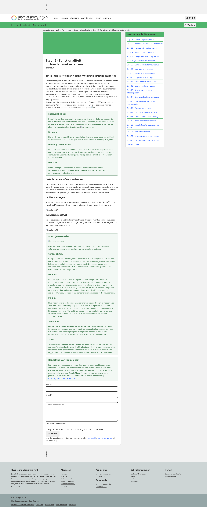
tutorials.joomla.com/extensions (61, 378)
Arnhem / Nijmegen (138, 474)
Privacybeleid (91, 438)
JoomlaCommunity (68, 484)
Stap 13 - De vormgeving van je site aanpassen (139, 91)
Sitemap (72, 504)
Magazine (74, 18)
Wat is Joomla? (66, 479)
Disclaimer (49, 504)
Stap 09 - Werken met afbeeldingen (141, 73)
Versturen (52, 434)
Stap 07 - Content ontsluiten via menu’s (143, 65)
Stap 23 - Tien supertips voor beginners (143, 140)
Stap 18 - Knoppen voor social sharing (142, 116)
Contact (64, 486)
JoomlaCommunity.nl (51, 30)
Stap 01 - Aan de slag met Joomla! (140, 39)
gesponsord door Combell (29, 501)
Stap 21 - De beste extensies (138, 131)
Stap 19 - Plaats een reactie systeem (141, 120)
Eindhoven (135, 479)
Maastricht (135, 481)
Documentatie (40, 25)
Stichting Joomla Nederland (22, 504)
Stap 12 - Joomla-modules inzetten (141, 86)
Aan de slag (87, 18)
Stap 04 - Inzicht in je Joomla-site (140, 52)
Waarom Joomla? (67, 481)
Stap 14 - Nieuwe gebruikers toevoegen (143, 97)
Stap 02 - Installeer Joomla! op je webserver (144, 43)
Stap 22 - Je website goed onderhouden (143, 136)
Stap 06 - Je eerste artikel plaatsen (141, 60)
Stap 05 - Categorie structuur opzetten (143, 56)
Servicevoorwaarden (105, 438)
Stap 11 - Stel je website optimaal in (141, 81)
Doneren (39, 504)
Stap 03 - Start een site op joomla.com (142, 48)
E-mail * (49, 395)
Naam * (49, 384)
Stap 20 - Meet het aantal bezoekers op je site (143, 126)
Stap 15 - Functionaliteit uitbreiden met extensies (141, 102)
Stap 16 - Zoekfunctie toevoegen (140, 108)
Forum (98, 18)
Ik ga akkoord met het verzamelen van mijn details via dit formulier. (76, 429)
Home (56, 18)
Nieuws (64, 18)
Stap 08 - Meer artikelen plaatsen (140, 69)
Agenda (107, 18)
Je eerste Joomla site (21, 25)
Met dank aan (61, 504)
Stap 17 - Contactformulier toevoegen (142, 112)
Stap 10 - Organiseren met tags (140, 77)
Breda (133, 476)
